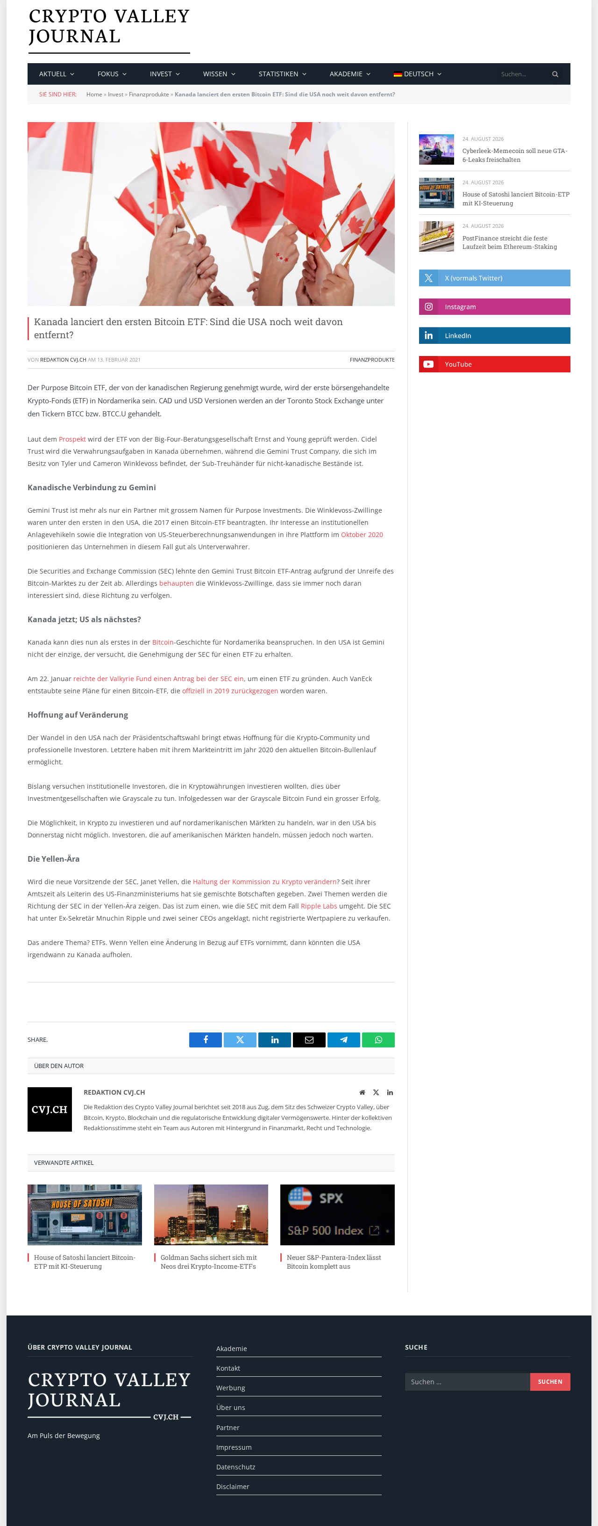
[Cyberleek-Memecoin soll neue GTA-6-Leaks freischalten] (436, 149)
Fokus (108, 73)
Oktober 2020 (362, 534)
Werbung (230, 1387)
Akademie (346, 73)
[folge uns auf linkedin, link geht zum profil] (494, 335)
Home (94, 94)
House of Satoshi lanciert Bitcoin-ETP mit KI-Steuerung (84, 1262)
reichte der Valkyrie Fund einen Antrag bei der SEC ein (158, 678)
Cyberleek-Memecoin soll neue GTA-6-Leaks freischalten (515, 155)
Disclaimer (232, 1486)
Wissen (215, 73)
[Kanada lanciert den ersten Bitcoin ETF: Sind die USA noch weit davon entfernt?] (211, 214)
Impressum (234, 1447)
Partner (228, 1427)
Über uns (230, 1407)
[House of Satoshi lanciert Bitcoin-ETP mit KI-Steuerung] (85, 1214)
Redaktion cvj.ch (63, 359)
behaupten (176, 583)
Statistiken (279, 73)
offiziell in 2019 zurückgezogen (230, 690)
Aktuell (52, 73)
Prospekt (72, 439)
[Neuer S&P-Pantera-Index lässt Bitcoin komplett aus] (337, 1214)
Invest (161, 73)
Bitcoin (163, 642)
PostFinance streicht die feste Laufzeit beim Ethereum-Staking (510, 242)
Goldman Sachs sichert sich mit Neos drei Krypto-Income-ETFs (209, 1262)
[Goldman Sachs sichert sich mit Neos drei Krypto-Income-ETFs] (211, 1214)
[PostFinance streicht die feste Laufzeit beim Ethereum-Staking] (436, 236)
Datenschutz (236, 1466)
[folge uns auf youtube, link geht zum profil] (494, 364)
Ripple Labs (319, 905)
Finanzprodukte (149, 94)
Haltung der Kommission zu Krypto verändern (265, 881)
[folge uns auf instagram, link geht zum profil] (494, 306)
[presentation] (555, 74)
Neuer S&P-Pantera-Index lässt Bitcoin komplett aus (334, 1262)
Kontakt (228, 1368)
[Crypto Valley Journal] (109, 31)
